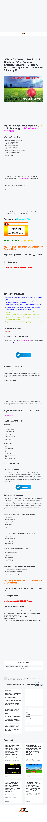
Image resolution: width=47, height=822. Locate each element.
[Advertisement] (23, 8)
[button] (4, 34)
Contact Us (28, 714)
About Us (28, 712)
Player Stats (28, 720)
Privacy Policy (28, 723)
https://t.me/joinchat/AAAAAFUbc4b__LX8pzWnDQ (23, 256)
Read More (7, 776)
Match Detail (28, 718)
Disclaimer (28, 716)
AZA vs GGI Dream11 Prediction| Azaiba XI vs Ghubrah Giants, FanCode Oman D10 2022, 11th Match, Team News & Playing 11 (34, 786)
